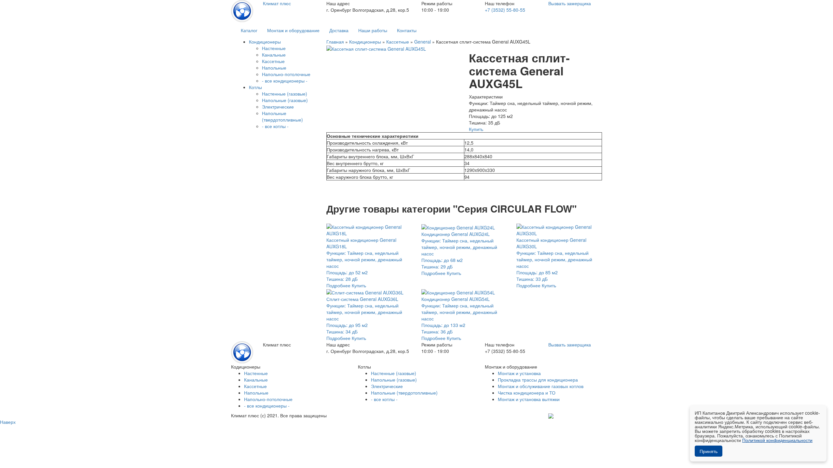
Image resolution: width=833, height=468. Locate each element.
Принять (708, 451)
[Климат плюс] (242, 10)
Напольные (274, 67)
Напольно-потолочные (286, 74)
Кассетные (273, 61)
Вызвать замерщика (569, 3)
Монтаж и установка (519, 373)
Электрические (278, 106)
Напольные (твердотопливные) (282, 116)
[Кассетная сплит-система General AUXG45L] (376, 48)
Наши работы (372, 30)
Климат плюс (277, 3)
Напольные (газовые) (285, 100)
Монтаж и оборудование (293, 30)
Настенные (274, 48)
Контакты (406, 30)
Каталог (249, 30)
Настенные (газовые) (284, 93)
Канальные (274, 54)
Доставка (338, 30)
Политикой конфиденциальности (777, 440)
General (422, 41)
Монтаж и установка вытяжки (529, 399)
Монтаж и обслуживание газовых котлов (540, 386)
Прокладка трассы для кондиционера (538, 379)
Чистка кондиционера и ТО (526, 392)
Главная (335, 41)
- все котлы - (275, 126)
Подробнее (338, 285)
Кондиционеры (365, 41)
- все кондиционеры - (284, 80)
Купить (476, 129)
